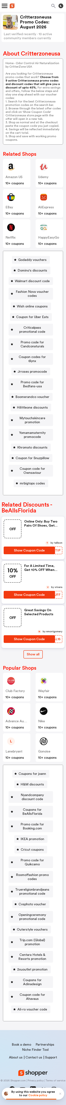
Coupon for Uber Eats (32, 317)
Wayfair (44, 691)
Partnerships (45, 1044)
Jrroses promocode (32, 371)
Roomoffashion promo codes (32, 877)
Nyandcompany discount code (32, 797)
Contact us (33, 1057)
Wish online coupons (32, 306)
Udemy (43, 177)
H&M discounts (32, 784)
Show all (33, 654)
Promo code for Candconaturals (32, 344)
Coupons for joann (32, 773)
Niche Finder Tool (35, 1049)
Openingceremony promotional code (32, 916)
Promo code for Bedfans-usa (32, 384)
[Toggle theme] (60, 5)
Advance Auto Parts (21, 721)
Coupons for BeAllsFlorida (32, 811)
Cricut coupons (32, 849)
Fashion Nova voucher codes (32, 293)
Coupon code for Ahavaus (32, 996)
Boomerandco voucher (32, 397)
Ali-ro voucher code (32, 1009)
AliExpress (46, 207)
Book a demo (21, 1044)
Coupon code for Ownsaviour (32, 470)
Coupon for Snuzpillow (32, 458)
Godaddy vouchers (32, 259)
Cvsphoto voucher (32, 904)
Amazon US (14, 177)
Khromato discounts (32, 447)
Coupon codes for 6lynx (32, 359)
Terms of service (55, 1080)
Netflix (11, 237)
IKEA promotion (32, 839)
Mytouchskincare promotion (32, 420)
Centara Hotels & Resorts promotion (32, 956)
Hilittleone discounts (32, 407)
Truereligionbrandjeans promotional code (32, 891)
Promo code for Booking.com (32, 826)
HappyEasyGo (48, 237)
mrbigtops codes (32, 483)
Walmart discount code (32, 281)
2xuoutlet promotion (32, 969)
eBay (9, 207)
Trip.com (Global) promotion (32, 942)
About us (16, 1057)
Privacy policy (35, 1080)
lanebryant (14, 751)
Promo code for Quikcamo (32, 862)
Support (51, 1057)
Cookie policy (37, 1095)
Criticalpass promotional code (32, 329)
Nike (41, 721)
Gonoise (44, 751)
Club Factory (15, 691)
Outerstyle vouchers (32, 929)
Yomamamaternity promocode (32, 434)
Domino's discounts (32, 270)
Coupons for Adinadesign (32, 982)
